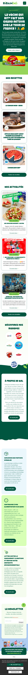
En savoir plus (14, 417)
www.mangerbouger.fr (14, 653)
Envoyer (21, 622)
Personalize (15, 672)
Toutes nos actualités (14, 314)
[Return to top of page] (24, 605)
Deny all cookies (15, 668)
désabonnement (8, 634)
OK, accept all (15, 664)
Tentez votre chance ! (14, 50)
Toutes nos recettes (14, 174)
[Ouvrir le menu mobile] (24, 3)
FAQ (14, 657)
